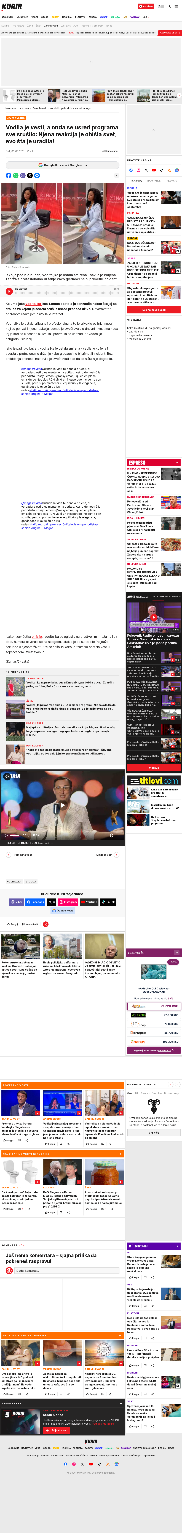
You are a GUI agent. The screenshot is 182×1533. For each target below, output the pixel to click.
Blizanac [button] (145, 1093)
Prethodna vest (22, 854)
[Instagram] (139, 170)
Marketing (33, 1455)
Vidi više (154, 1132)
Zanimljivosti (39, 108)
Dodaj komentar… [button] (27, 1270)
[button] (109, 151)
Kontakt (45, 1455)
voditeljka (33, 304)
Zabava (24, 108)
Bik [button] (136, 1093)
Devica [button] (168, 1093)
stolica (31, 881)
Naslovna (11, 108)
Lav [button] (160, 1093)
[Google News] (177, 170)
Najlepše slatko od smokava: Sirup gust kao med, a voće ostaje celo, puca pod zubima (69, 33)
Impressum (57, 1455)
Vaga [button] (177, 1093)
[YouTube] (154, 170)
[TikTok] (161, 170)
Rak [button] (154, 1093)
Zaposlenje (148, 1455)
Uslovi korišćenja (131, 1455)
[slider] (14, 835)
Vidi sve (154, 767)
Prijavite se (59, 1430)
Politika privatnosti (109, 1455)
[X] (146, 170)
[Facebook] (131, 170)
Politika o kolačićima (77, 1455)
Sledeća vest (104, 854)
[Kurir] (11, 6)
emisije (37, 636)
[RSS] (169, 170)
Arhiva (93, 1455)
